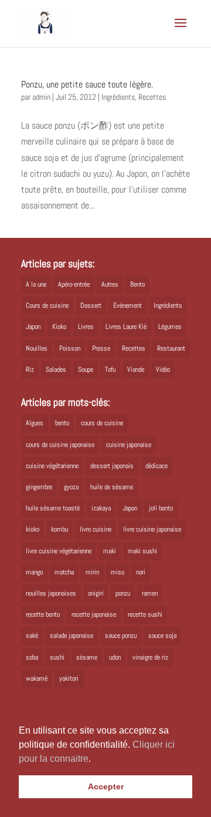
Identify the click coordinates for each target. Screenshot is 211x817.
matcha (64, 572)
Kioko (59, 326)
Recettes (152, 97)
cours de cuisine (102, 423)
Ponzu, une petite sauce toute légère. (87, 84)
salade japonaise (71, 635)
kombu (59, 529)
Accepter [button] (106, 786)
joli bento (161, 508)
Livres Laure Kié (126, 326)
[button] (95, 759)
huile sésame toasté (53, 508)
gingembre (39, 487)
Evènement (127, 305)
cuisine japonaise (128, 444)
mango (34, 572)
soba (32, 657)
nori (140, 572)
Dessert (90, 305)
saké (32, 635)
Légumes (170, 326)
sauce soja (162, 635)
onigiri (96, 593)
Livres (86, 326)
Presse (101, 348)
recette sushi (145, 614)
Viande (135, 369)
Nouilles (36, 348)
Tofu (110, 369)
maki (109, 551)
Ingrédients (118, 97)
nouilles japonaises (51, 593)
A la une (36, 284)
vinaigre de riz (150, 657)
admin (41, 97)
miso (117, 572)
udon (115, 657)
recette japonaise (94, 614)
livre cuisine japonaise (152, 529)
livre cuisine (95, 529)
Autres (109, 284)
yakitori (69, 678)
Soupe (85, 369)
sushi (57, 657)
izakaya (101, 508)
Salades (56, 369)
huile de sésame (111, 487)
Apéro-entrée (74, 284)
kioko (32, 529)
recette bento (43, 614)
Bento (137, 284)
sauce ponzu (121, 635)
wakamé (36, 678)
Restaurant (171, 348)
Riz (30, 369)
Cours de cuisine (47, 305)
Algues (34, 423)
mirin (92, 572)
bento (62, 423)
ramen (150, 593)
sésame (86, 657)
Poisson (69, 348)
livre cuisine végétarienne (58, 551)
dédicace (156, 465)
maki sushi (142, 551)
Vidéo (163, 369)
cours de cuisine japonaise (60, 444)
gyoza (71, 487)
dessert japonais (112, 465)
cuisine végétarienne (52, 465)
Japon (33, 326)
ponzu (122, 593)
